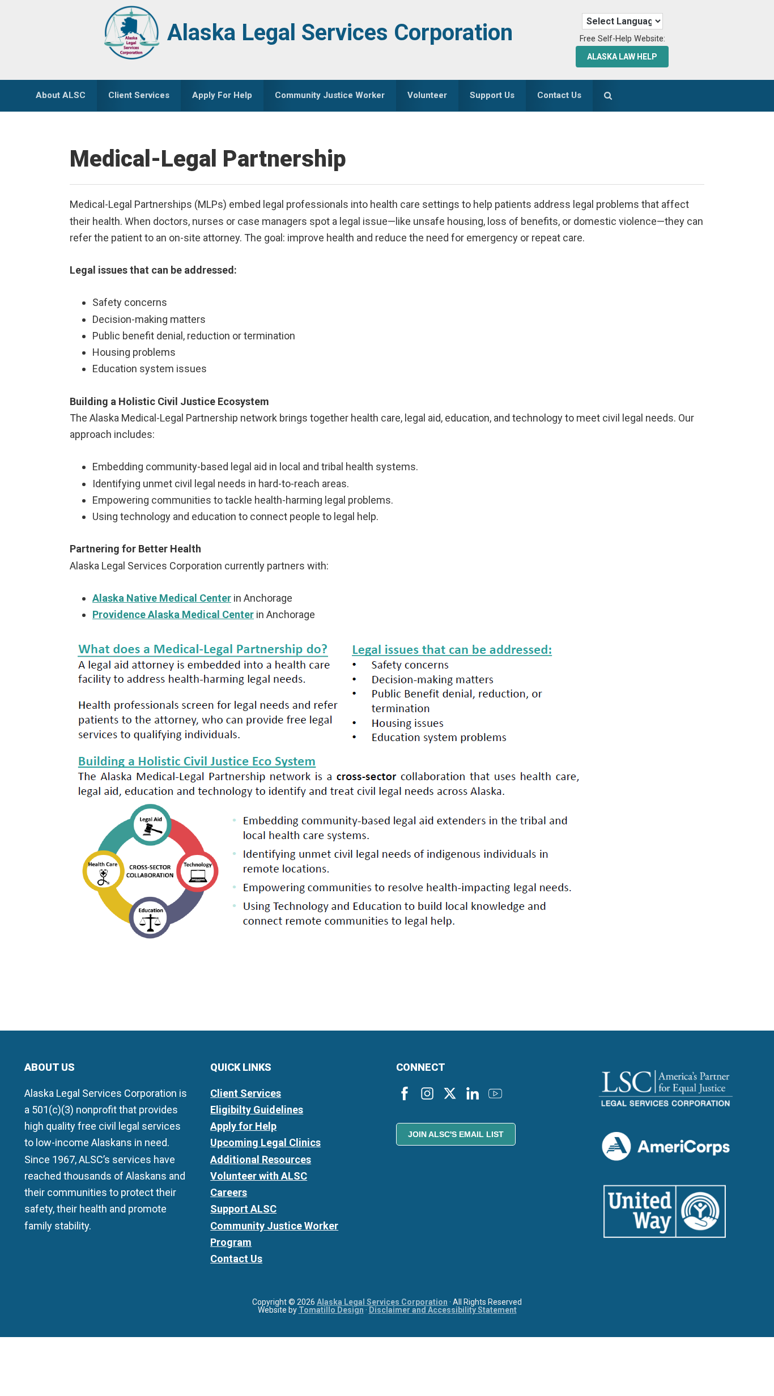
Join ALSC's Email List (456, 1134)
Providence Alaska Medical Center (173, 614)
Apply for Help (243, 1126)
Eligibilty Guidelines (256, 1110)
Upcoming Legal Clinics (265, 1142)
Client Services (245, 1093)
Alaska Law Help (622, 56)
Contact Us (236, 1259)
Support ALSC (243, 1209)
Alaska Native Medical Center (161, 598)
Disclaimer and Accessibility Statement (443, 1309)
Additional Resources (260, 1159)
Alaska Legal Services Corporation (340, 32)
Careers (228, 1192)
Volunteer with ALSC (258, 1176)
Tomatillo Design (331, 1309)
